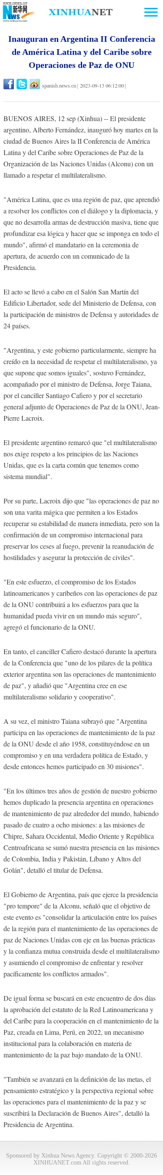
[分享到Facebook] (9, 84)
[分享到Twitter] (22, 84)
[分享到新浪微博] (35, 84)
